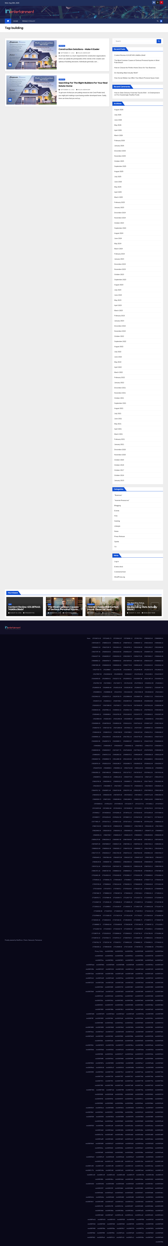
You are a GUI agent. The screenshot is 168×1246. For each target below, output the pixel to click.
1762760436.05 (138, 705)
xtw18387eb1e (149, 1210)
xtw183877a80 (129, 1085)
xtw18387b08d (159, 1139)
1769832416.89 (138, 866)
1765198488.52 (148, 759)
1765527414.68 (128, 768)
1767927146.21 (127, 821)
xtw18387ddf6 (130, 1197)
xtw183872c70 (149, 991)
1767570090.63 (159, 812)
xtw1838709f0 (139, 960)
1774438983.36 (149, 947)
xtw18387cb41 (119, 1170)
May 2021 (117, 424)
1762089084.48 (108, 692)
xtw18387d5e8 (159, 1183)
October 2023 (119, 274)
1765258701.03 (96, 763)
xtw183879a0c (159, 1116)
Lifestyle (62, 45)
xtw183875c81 (120, 1049)
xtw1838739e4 (129, 1009)
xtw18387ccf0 (101, 1175)
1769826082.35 (127, 866)
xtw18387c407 (100, 1166)
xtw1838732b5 (149, 996)
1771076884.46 (106, 897)
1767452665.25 (117, 812)
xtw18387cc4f (159, 1170)
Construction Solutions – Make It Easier (79, 49)
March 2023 (118, 310)
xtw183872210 (90, 982)
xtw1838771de (139, 1072)
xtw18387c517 (119, 1166)
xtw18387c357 (149, 1161)
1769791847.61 (117, 866)
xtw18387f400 (91, 1228)
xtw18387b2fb (159, 1143)
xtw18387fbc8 (101, 1237)
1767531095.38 (148, 812)
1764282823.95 (96, 741)
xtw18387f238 (159, 1219)
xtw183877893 (99, 1085)
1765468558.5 (107, 768)
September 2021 (120, 403)
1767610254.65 (106, 817)
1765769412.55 (148, 772)
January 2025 (119, 207)
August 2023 (118, 285)
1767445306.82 (106, 812)
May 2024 (117, 243)
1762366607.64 (138, 696)
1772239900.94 (138, 929)
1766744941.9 (138, 795)
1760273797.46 (96, 652)
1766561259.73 (138, 790)
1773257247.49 (107, 942)
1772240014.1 (149, 929)
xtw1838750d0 (139, 1036)
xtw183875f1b (149, 1049)
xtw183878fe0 (89, 1112)
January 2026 (119, 146)
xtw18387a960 (149, 1134)
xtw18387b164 (119, 1143)
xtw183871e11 (90, 978)
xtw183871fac (119, 978)
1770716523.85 (159, 884)
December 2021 (120, 388)
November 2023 (120, 269)
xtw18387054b (119, 956)
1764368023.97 (127, 741)
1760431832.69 (159, 652)
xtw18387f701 (130, 1228)
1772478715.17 (117, 938)
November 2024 (120, 218)
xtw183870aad (90, 964)
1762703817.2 (117, 705)
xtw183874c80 (120, 1032)
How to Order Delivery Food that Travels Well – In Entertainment (137, 93)
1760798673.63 (138, 660)
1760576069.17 (148, 656)
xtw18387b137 (109, 1143)
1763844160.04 (96, 732)
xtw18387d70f (109, 1188)
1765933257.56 (138, 777)
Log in (116, 561)
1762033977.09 (159, 687)
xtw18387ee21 (92, 1219)
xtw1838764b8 (119, 1058)
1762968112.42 (138, 710)
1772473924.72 (106, 938)
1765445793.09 (97, 768)
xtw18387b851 (119, 1152)
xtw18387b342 (109, 1148)
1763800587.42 (148, 728)
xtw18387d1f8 (129, 1179)
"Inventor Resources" (121, 500)
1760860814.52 (159, 660)
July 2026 (117, 115)
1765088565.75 (106, 759)
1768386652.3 (159, 830)
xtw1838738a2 (149, 1005)
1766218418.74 (97, 786)
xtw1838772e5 (99, 1076)
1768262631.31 (117, 830)
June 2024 (118, 238)
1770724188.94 (97, 888)
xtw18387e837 (129, 1206)
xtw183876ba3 (90, 1067)
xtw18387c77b (90, 1170)
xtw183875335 (119, 1040)
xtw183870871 (119, 960)
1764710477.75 (117, 750)
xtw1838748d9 (110, 1027)
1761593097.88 (138, 678)
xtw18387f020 (121, 1219)
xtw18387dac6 (109, 1192)
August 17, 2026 (134, 613)
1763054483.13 (96, 714)
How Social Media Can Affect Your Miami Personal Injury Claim (136, 78)
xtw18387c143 (109, 1161)
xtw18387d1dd (119, 1179)
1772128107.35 (97, 929)
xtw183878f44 (159, 1107)
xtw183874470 (159, 1018)
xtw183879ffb (99, 1125)
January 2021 (119, 444)
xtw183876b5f (159, 1063)
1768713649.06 (138, 839)
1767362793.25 (148, 808)
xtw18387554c (90, 1045)
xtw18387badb (159, 1152)
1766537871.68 (127, 790)
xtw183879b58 (139, 1121)
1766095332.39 (117, 781)
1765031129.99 (159, 754)
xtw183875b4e (90, 1049)
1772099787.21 (149, 924)
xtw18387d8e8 (119, 1188)
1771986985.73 (96, 924)
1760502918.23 (117, 656)
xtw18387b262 (149, 1143)
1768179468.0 (159, 826)
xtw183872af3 (109, 991)
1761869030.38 (96, 687)
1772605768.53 (127, 938)
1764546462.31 (128, 745)
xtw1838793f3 (100, 1116)
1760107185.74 (106, 647)
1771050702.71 (96, 897)
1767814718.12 (106, 821)
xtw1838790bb (119, 1112)
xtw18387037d (149, 951)
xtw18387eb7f (159, 1210)
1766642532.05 (96, 795)
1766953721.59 (138, 799)
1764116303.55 (106, 736)
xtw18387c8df (109, 1170)
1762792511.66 (148, 705)
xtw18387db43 (129, 1192)
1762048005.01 (97, 692)
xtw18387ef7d (111, 1219)
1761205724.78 (148, 669)
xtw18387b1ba (139, 1143)
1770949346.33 (128, 893)
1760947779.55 (127, 665)
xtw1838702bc (129, 951)
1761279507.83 (97, 674)
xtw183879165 (149, 1112)
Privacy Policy (28, 21)
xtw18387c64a (139, 1166)
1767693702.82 (138, 817)
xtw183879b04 (119, 1121)
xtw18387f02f (130, 1219)
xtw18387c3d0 (159, 1161)
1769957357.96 (106, 871)
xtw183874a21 (159, 1027)
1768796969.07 (106, 844)
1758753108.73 (96, 643)
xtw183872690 (109, 987)
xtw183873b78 (100, 1014)
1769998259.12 (127, 871)
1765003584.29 (148, 754)
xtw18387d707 (99, 1188)
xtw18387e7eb (119, 1206)
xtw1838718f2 (99, 973)
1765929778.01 (128, 777)
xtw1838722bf (109, 982)
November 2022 (120, 331)
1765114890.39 (117, 759)
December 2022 (120, 326)
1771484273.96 (138, 906)
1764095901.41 (96, 736)
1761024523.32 (148, 665)
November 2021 (120, 393)
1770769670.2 (117, 888)
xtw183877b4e (159, 1085)
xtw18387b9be (139, 1152)
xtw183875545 (159, 1040)
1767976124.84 (148, 821)
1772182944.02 (128, 929)
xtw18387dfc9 (89, 1201)
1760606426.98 (159, 656)
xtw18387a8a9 (129, 1134)
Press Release (119, 536)
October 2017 (119, 470)
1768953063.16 (159, 844)
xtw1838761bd (129, 1054)
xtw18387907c (109, 1112)
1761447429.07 (159, 674)
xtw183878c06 (159, 1103)
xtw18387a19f (109, 1125)
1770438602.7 (128, 880)
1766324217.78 (128, 786)
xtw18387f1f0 (149, 1219)
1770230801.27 (127, 875)
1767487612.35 (127, 812)
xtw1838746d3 (139, 1023)
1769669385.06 (148, 862)
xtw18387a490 (159, 1125)
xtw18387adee (149, 1139)
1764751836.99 (127, 750)
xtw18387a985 (159, 1134)
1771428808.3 (107, 906)
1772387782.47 (138, 933)
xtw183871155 (120, 969)
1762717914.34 (127, 705)
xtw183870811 (109, 960)
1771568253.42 (118, 911)
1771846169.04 (106, 920)
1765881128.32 (117, 777)
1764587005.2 (139, 745)
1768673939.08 (127, 839)
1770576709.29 (96, 884)
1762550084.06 (138, 701)
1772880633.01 (148, 938)
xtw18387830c (119, 1094)
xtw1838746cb (129, 1023)
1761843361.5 (159, 683)
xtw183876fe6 (99, 1072)
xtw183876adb (149, 1063)
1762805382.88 (159, 705)
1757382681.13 (128, 638)
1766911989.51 (127, 799)
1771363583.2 (149, 902)
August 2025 (118, 171)
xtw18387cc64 (91, 1175)
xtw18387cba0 (129, 1170)
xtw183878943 (109, 1103)
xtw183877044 (109, 1072)
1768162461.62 (149, 826)
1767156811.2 (149, 804)
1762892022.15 (117, 710)
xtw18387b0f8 (99, 1143)
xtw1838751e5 (159, 1036)
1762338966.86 (127, 696)
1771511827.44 (159, 906)
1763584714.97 (148, 723)
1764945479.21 (127, 754)
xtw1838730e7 (129, 996)
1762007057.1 (149, 687)
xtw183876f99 (90, 1072)
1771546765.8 (108, 911)
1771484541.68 (148, 906)
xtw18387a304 (119, 1125)
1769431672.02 (128, 857)
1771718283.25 (107, 915)
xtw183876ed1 (140, 1067)
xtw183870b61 (100, 964)
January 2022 (119, 382)
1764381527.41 (138, 741)
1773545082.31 (148, 942)
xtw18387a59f (129, 1130)
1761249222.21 (159, 669)
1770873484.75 (96, 893)
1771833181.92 (96, 920)
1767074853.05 (118, 804)
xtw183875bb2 (100, 1049)
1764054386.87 (159, 732)
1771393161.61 (96, 906)
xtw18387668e (149, 1058)
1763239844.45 (97, 719)
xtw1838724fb (149, 982)
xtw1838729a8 (90, 991)
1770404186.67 (117, 880)
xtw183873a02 (139, 1009)
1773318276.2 (117, 942)
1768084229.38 (117, 826)
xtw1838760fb (99, 1054)
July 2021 (117, 413)
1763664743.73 (96, 728)
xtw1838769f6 (129, 1063)
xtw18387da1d (149, 1188)
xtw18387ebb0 (99, 1215)
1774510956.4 (159, 947)
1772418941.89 (159, 933)
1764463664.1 (98, 745)
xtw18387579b (110, 1045)
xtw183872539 (159, 982)
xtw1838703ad (159, 951)
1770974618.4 (138, 893)
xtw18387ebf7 (109, 1215)
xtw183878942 (99, 1103)
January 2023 (119, 321)
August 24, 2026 (16, 613)
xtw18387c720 (159, 1166)
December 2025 (120, 151)
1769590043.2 (117, 862)
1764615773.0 (149, 745)
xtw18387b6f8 (99, 1152)
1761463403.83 (96, 678)
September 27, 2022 (67, 53)
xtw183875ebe (140, 1049)
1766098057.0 (128, 781)
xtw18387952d (110, 1116)
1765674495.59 (106, 772)
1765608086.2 (159, 768)
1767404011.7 (96, 812)
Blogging (117, 505)
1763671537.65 (107, 728)
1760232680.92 (159, 647)
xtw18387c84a (100, 1170)
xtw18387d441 (100, 1183)
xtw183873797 (109, 1005)
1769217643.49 (117, 853)
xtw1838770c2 (119, 1072)
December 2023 (120, 264)
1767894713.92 (117, 821)
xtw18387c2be (139, 1161)
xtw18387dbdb (149, 1192)
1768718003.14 (148, 839)
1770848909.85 (159, 888)
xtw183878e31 (120, 1107)
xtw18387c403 (90, 1166)
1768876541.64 (138, 844)
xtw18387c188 (119, 1161)
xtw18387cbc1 (149, 1170)
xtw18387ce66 (121, 1175)
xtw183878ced (100, 1107)
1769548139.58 (96, 862)
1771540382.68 (98, 911)
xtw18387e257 (109, 1201)
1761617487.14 (148, 678)
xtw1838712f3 (149, 969)
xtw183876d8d (130, 1067)
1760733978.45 (127, 660)
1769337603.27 (159, 853)
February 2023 (119, 316)
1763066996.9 (107, 714)
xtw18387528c (99, 1040)
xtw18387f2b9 (111, 1224)
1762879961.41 (106, 710)
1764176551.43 (127, 736)
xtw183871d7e (159, 973)
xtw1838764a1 (109, 1058)
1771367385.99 (159, 902)
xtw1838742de (129, 1018)
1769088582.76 (138, 848)
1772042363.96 (128, 924)
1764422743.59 (148, 741)
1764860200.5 (96, 754)
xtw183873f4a (140, 1014)
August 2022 (118, 346)
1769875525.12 (148, 866)
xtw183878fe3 (99, 1112)
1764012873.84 (138, 732)
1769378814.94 (107, 857)
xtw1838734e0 (139, 1000)
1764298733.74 (106, 741)
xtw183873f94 (149, 1014)
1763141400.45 (127, 714)
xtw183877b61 (90, 1090)
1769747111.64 (96, 866)
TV (115, 547)
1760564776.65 (138, 656)
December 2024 (120, 212)
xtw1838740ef (109, 1018)
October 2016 (119, 475)
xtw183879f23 (90, 1125)
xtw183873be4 (110, 1014)
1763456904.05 (96, 723)
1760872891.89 (96, 665)
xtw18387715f (129, 1072)
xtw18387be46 (110, 1157)
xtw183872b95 (129, 991)
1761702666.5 (107, 683)
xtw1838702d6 (139, 951)
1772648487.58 (138, 938)
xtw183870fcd (149, 964)
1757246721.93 (96, 638)
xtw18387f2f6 (130, 1224)
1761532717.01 (117, 678)
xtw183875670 (100, 1045)
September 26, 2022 (67, 89)
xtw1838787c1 (139, 1099)
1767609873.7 (96, 817)
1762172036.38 (138, 692)
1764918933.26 (117, 754)
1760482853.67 (106, 656)
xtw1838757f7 (119, 1045)
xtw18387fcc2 (130, 1237)
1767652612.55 (117, 817)
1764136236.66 (117, 736)
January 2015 (119, 480)
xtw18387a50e (119, 1130)
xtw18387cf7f (130, 1175)
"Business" (118, 495)
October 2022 (119, 336)
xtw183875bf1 (110, 1049)
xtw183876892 (110, 1063)
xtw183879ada (99, 1121)
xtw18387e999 (159, 1206)
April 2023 (118, 305)
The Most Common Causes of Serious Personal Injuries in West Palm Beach (63, 609)
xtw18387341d (109, 1000)
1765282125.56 (106, 763)
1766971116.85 (148, 799)
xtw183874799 (149, 1023)
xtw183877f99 (120, 1090)
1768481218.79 (128, 835)
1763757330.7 (138, 728)
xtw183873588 (149, 1000)
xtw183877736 (139, 1081)
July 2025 (117, 176)
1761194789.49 (138, 669)
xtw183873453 (119, 1000)
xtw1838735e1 (159, 1000)
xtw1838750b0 (119, 1036)
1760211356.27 (148, 647)
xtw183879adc (109, 1121)
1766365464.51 (138, 786)
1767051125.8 (108, 804)
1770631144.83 (117, 884)
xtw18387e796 (109, 1206)
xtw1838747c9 (159, 1023)
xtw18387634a (149, 1054)
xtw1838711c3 (129, 969)
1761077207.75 (97, 669)
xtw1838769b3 (120, 1063)
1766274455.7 (118, 786)
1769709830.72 (159, 862)
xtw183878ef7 (149, 1107)
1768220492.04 (96, 830)
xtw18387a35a (129, 1125)
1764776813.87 (138, 750)
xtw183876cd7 (110, 1067)
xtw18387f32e (140, 1224)
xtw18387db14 (119, 1192)
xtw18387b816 (109, 1152)
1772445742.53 (96, 938)
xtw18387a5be (139, 1130)
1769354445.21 (96, 857)
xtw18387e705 (159, 1201)
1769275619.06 (138, 853)
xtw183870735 (149, 956)
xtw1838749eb (139, 1027)
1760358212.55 (138, 652)
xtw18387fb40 (159, 1233)
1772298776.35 (96, 933)
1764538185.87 (118, 745)
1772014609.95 (117, 924)
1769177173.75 (96, 853)
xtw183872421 (129, 982)
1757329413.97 (117, 638)
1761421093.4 (149, 674)
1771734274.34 (117, 915)
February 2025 (119, 202)
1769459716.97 (138, 857)
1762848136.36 (96, 710)
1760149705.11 (127, 647)
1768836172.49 (117, 844)
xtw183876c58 (100, 1067)
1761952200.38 (128, 687)
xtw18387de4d (140, 1197)
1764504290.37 (107, 745)
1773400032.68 (127, 942)
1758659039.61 (159, 638)
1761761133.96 (128, 683)
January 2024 (119, 259)
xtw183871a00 (119, 973)
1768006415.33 (159, 821)
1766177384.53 (148, 781)
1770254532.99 (138, 875)
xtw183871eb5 (110, 978)
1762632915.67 (96, 705)
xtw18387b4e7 (139, 1148)
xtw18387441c (149, 1018)
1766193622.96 (159, 781)
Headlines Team (149, 613)
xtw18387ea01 (139, 1210)
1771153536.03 (148, 897)
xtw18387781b (159, 1081)
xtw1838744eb (109, 1023)
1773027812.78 (96, 942)
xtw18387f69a (101, 1228)
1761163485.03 (127, 669)
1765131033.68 (127, 759)
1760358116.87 (127, 652)
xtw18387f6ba (111, 1228)
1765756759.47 (138, 772)
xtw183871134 (110, 969)
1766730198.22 (128, 795)
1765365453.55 (138, 763)
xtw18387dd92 (120, 1197)
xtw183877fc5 (129, 1090)
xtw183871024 (159, 964)
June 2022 (118, 357)
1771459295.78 (127, 906)
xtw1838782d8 (109, 1094)
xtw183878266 (99, 1094)
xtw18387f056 (140, 1219)
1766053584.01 (107, 781)
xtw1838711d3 (139, 969)
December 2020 (120, 449)
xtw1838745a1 (119, 1023)
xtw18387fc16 (120, 1237)
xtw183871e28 (100, 978)
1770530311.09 (159, 880)
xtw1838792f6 (90, 1116)
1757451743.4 (138, 638)
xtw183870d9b (120, 964)
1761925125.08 (117, 687)
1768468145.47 (117, 835)
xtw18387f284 (101, 1224)
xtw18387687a (100, 1063)
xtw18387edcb (159, 1215)
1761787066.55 (138, 683)
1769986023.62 (117, 871)
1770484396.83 (138, 880)
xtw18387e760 (99, 1206)
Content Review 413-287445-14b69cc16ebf (129, 55)
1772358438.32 (127, 933)
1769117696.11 (148, 848)
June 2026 (118, 120)
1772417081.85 (148, 933)
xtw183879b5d (149, 1121)
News (116, 531)
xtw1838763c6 (159, 1054)
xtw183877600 (119, 1081)
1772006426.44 (107, 924)
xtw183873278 (139, 996)
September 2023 (120, 279)
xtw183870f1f (139, 964)
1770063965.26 (148, 871)
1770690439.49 (148, 884)
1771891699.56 (127, 920)
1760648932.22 (96, 660)
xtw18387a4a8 (99, 1130)
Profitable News (70, 613)
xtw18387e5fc (149, 1201)
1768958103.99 (96, 848)
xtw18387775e (149, 1081)
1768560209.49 (159, 835)
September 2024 (120, 228)
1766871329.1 (107, 799)
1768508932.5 (138, 835)
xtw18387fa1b (120, 1233)
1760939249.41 (117, 665)
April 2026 (118, 130)
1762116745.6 (118, 692)
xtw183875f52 (159, 1049)
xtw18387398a (109, 1009)
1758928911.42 (117, 643)
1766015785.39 (96, 781)
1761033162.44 (159, 665)
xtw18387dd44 (110, 1197)
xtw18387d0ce (109, 1179)
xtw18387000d (109, 951)
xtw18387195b (109, 973)
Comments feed (120, 572)
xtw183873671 (99, 1005)
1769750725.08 (106, 866)
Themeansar (38, 940)
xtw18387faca (140, 1233)
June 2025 (118, 182)
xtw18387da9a (99, 1192)
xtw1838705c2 (129, 956)
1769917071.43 (96, 871)
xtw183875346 (129, 1040)
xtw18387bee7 (130, 1157)
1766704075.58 (117, 795)
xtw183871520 (159, 969)
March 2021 (118, 434)
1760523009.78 (127, 656)
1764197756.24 (138, 736)
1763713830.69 (117, 728)
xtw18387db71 (139, 1192)
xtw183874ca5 (130, 1032)
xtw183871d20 (149, 973)
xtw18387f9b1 (111, 1233)
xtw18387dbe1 (159, 1192)
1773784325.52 (159, 942)
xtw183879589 (120, 1116)
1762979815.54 (148, 710)
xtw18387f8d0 (159, 1228)
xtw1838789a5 (129, 1103)
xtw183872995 (159, 987)
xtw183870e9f (130, 964)
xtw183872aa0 (100, 991)
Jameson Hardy (109, 613)
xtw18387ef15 (101, 1219)
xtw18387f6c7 (121, 1228)
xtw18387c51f (129, 1166)
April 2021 (118, 429)
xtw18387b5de (149, 1148)
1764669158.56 (96, 750)
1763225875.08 (159, 714)
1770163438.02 (117, 875)
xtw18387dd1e (100, 1197)
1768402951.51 (97, 835)
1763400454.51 (149, 719)
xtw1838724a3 (139, 982)
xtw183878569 (139, 1094)
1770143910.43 (106, 875)
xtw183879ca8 (159, 1121)
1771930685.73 (138, 920)
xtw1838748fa (129, 1027)
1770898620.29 (107, 893)
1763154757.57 (138, 714)
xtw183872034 (129, 978)
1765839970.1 (97, 777)
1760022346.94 (148, 643)
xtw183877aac (139, 1085)
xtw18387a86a (119, 1134)
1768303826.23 (128, 830)
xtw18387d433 (90, 1183)
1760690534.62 (117, 660)
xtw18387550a (149, 1040)
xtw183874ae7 (100, 1032)
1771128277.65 (127, 897)
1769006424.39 (106, 848)
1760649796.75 (106, 660)
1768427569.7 (107, 835)
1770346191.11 (96, 880)
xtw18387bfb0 (140, 1157)
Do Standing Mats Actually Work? (126, 73)
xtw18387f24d (91, 1224)
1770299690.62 (148, 875)
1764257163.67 (159, 736)
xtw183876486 (99, 1058)
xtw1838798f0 (149, 1116)
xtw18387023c (119, 951)
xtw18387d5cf (149, 1183)
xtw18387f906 (101, 1233)
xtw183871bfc (139, 973)
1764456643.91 (159, 741)
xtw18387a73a (99, 1134)
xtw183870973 (129, 960)
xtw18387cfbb (150, 1175)
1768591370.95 (96, 839)
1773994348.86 (107, 947)
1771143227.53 (138, 897)
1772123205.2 (159, 924)
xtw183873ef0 (130, 1014)
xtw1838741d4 (119, 1018)
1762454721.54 (97, 701)
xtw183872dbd (159, 991)
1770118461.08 (96, 875)
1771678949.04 (96, 915)
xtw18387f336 (149, 1224)
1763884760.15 (107, 732)
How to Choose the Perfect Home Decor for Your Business (135, 68)
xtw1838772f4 (109, 1076)
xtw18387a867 (109, 1134)
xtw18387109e (90, 969)
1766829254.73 (97, 799)
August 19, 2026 (95, 613)
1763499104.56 (117, 723)
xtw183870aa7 (159, 960)
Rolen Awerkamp (84, 53)
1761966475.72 (138, 687)
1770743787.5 (107, 888)
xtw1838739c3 (119, 1009)
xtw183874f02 (99, 1036)
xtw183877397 (119, 1076)
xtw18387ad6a (139, 1139)
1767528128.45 (138, 812)
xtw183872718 (119, 987)
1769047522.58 (127, 848)
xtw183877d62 (100, 1090)
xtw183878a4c (139, 1103)
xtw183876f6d (159, 1067)
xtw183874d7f (149, 1032)
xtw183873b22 (159, 1009)
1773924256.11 (96, 947)
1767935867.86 (138, 821)
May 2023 (117, 300)
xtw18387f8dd (91, 1233)
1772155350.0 (107, 929)
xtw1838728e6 (139, 987)
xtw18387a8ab (139, 1134)
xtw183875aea (159, 1045)
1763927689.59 (117, 732)
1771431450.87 (117, 906)
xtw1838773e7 (129, 1076)
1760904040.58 (106, 665)
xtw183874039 (99, 1018)
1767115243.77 (129, 804)
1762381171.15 (148, 696)
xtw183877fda (139, 1090)
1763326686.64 (128, 719)
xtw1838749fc (149, 1027)
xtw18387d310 (149, 1179)
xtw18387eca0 (139, 1215)
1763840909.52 (159, 728)
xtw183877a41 (119, 1085)
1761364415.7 (128, 674)
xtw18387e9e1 (129, 1210)
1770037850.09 (138, 871)
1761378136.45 (138, 674)
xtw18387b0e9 (90, 1143)
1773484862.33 (138, 942)
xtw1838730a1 (119, 996)
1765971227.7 (149, 777)
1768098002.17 (128, 826)
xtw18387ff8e (159, 1242)
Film (115, 516)
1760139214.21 (117, 647)
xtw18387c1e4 (129, 1161)
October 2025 (119, 161)
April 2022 (118, 367)
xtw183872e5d (109, 996)
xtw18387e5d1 (139, 1201)
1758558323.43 (148, 638)
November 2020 (120, 455)
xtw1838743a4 (139, 1018)
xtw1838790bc (129, 1112)
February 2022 (119, 377)
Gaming (117, 521)
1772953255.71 (159, 938)
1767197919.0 (159, 804)
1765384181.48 (148, 763)
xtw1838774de (149, 1076)
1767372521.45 (159, 808)
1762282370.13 (106, 696)
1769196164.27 (106, 853)
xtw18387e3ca (129, 1201)
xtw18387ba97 (149, 1152)
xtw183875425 (139, 1040)
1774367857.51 (138, 947)
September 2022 (120, 341)
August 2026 (118, 109)
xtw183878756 (99, 1099)
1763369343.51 (138, 719)
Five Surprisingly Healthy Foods (128, 95)
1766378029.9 (149, 786)
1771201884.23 (159, 897)
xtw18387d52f (130, 1183)
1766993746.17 (159, 799)
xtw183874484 (99, 1023)
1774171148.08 (128, 947)
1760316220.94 (117, 652)
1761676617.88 (97, 683)
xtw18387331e (99, 1000)
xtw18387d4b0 (110, 1183)
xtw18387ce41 (111, 1175)
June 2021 (118, 419)
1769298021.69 (148, 853)
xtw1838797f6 (129, 1116)
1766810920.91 (159, 795)
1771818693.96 (159, 915)
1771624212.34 (149, 911)
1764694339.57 (106, 750)
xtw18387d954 (129, 1188)
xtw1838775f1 (109, 1081)
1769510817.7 (159, 857)
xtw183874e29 (90, 1036)
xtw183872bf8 (139, 991)
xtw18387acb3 (129, 1139)
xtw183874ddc (159, 1032)
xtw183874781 (30, 613)
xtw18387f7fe (140, 1228)
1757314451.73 (107, 638)
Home (15, 21)
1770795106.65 (127, 888)
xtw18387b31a (99, 1148)
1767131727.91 (139, 804)
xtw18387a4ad (109, 1130)
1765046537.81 (96, 759)
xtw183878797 (119, 1099)
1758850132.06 (106, 643)
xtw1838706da (139, 956)
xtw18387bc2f (100, 1157)
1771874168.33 (117, 920)
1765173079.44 (138, 759)
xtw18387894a (119, 1103)
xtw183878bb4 (149, 1103)
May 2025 (117, 187)
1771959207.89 (159, 920)
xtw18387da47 (159, 1188)
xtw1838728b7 (129, 987)
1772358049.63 (117, 933)
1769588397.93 (107, 862)
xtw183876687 (139, 1058)
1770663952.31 (127, 884)
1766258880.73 (107, 786)
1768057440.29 (107, 826)
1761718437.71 (117, 683)
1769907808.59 (159, 866)
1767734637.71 (148, 817)
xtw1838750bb (129, 1036)
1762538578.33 (127, 701)
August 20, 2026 (55, 613)
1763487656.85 (106, 723)
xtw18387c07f (159, 1157)
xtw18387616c (109, 1054)
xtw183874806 (90, 1027)
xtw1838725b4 (99, 987)
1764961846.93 (138, 754)
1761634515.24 (159, 678)
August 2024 (118, 233)
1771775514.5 (138, 915)
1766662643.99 (107, 795)
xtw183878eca (140, 1107)
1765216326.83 (159, 759)
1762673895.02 (107, 705)
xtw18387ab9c (109, 1139)
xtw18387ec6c (129, 1215)
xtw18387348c (129, 1000)
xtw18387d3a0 (159, 1179)
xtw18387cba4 (139, 1170)
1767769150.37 (159, 817)
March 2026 (118, 135)
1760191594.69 (138, 647)
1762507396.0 (117, 701)
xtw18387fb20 (149, 1233)
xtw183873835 (129, 1005)
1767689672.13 (127, 817)
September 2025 (120, 166)
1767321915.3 (138, 808)
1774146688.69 (117, 947)
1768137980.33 (138, 826)
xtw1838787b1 (129, 1099)
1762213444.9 (159, 692)
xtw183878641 (149, 1094)
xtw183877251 (149, 1072)
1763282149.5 (107, 719)
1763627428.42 (159, 723)
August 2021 (118, 408)
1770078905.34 (159, 871)
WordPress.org (119, 577)
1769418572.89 (117, 857)
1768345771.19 (149, 830)
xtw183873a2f (149, 1009)
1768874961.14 (127, 844)
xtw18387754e (159, 1076)
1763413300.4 (159, 719)
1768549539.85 (148, 835)
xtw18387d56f (139, 1183)
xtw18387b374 (129, 1148)
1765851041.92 (107, 777)
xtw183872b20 (119, 991)
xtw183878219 (149, 1090)
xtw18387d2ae (139, 1179)
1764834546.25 (159, 750)
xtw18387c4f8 (109, 1166)
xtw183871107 (100, 969)
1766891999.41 (117, 799)
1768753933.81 (159, 839)
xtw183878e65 (130, 1107)
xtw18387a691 (149, 1130)
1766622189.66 (159, 790)
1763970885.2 (128, 732)
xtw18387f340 (159, 1224)
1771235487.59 (96, 902)
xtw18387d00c (99, 1179)
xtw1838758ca (129, 1045)
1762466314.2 (107, 701)
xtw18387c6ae (149, 1166)
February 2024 (119, 254)
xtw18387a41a (149, 1125)
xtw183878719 (159, 1094)
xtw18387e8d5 (139, 1206)
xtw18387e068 (99, 1201)
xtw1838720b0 (139, 978)
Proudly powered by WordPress (14, 940)
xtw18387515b (149, 1036)
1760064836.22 (159, 643)
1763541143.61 (127, 723)
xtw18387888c (149, 1099)
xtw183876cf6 (120, 1067)
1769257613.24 (127, 853)
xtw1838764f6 (129, 1058)
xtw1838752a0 (109, 1040)
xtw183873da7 (120, 1014)
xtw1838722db (119, 982)
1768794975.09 (96, 844)
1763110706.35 (117, 714)
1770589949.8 (107, 884)
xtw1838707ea (99, 960)
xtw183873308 (159, 996)
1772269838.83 (159, 929)
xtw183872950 (149, 987)
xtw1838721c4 (159, 978)
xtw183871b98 (129, 973)
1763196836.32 (148, 714)
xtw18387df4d (159, 1197)
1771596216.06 (128, 911)
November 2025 (120, 156)
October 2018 (119, 465)
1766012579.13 (159, 777)
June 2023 (118, 295)
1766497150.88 (117, 790)
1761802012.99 (149, 683)
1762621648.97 (159, 701)
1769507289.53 (149, 857)
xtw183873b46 (90, 1014)
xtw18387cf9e (140, 1175)
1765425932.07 (159, 763)
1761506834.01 (106, 678)
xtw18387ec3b (119, 1215)
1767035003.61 (98, 804)
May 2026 (117, 125)
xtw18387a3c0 (139, 1125)
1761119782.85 (117, 669)
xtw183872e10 (99, 996)
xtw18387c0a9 (99, 1161)
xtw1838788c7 (159, 1099)
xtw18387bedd (120, 1157)
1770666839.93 (138, 884)
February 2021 (119, 439)
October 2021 (119, 398)
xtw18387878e (109, 1099)
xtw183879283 (159, 1112)
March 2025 (118, 197)
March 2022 (118, 372)
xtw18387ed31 (149, 1215)
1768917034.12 (148, 844)
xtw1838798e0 (139, 1116)
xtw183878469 (129, 1094)
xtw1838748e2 (120, 1027)
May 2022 (117, 362)
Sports (116, 541)
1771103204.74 (117, 897)
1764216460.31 (148, 736)
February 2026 (119, 140)
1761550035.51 (127, 678)
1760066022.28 (96, 647)
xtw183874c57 (110, 1032)
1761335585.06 (118, 674)
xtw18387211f (149, 978)
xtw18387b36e (119, 1148)
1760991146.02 (138, 665)
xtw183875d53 (130, 1049)
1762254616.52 (96, 696)
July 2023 (117, 290)
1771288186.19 (117, 902)
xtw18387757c (99, 1081)
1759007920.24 (127, 643)
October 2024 (119, 223)
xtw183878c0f (90, 1107)
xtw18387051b (109, 956)
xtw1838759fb (139, 1045)
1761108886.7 (107, 669)
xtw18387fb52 (91, 1237)
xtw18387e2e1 (119, 1201)
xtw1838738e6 (159, 1005)
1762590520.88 (148, 701)
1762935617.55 (127, 710)
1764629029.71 (159, 745)
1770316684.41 (159, 875)
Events (116, 511)
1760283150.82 (106, 652)
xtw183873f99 (159, 1014)
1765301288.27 (117, 763)
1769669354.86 (138, 862)
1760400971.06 (148, 652)
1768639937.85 (117, 839)
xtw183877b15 (149, 1085)
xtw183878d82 (110, 1107)
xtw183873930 (99, 1009)
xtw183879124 (139, 1112)
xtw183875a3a (149, 1045)
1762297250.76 (117, 696)
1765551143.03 (138, 768)
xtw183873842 (139, 1005)
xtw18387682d (90, 1063)
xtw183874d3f (139, 1032)
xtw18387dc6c (90, 1197)
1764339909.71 (117, 741)
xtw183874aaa (90, 1032)
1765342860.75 (127, 763)
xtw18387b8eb (129, 1152)
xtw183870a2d (149, 960)
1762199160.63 (149, 692)
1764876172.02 (106, 754)
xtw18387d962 (139, 1188)
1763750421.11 (128, 728)
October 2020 (119, 460)
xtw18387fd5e (140, 1237)
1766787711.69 (148, 795)
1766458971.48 (106, 790)
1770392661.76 (107, 880)
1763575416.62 (138, 723)
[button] (157, 21)
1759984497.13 (138, 643)
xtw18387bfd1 (149, 1157)
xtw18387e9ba (109, 1210)
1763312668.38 (117, 719)
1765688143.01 (117, 772)
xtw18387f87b (149, 1228)
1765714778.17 (127, 772)
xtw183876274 (139, 1054)
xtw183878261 (159, 1090)
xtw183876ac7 (139, 1063)
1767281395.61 (117, 808)
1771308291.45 (128, 902)
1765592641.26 (149, 768)
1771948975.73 (148, 920)
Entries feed (118, 567)
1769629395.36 (127, 862)
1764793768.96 (148, 750)
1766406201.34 (159, 786)
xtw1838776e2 (129, 1081)
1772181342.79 (117, 929)
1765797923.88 (159, 772)
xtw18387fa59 (130, 1233)
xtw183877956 (109, 1085)
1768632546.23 (106, 839)
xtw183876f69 (149, 1067)
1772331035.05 (106, 933)
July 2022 (117, 352)
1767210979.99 (96, 808)
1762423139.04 (159, 696)
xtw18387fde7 (149, 1237)
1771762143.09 (128, 915)
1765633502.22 (96, 772)
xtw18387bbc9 (90, 1157)
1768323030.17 (138, 830)
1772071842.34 (138, 924)
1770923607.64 (117, 893)
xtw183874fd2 (109, 1036)
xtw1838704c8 (99, 956)
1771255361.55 (107, 902)
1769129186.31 (159, 848)
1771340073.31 (138, 902)
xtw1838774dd (139, 1076)
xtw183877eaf (110, 1090)
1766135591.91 (138, 781)
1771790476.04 (148, 915)
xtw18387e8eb (149, 1206)
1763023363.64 (159, 710)
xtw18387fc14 (111, 1237)
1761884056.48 (107, 687)
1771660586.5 (159, 911)
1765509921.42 (117, 768)
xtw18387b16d (129, 1143)
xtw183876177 (119, 1054)
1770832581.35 (148, 888)
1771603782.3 (139, 911)
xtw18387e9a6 (99, 1210)
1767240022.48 (107, 808)
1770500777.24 (148, 880)
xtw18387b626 (159, 1148)
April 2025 (118, 192)
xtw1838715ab (90, 973)
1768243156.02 (107, 830)
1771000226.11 (159, 893)
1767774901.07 (96, 821)
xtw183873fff (89, 1018)
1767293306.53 (128, 808)
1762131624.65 (128, 692)
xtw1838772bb (159, 1072)
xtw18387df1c (149, 1197)
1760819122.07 (148, 660)
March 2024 (118, 249)
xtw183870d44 (110, 964)
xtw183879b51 (129, 1121)
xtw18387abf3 (119, 1139)
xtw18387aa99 (99, 1139)
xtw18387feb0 (159, 1237)
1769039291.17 (117, 848)
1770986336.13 (148, 893)
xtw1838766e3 (159, 1058)
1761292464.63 (107, 674)
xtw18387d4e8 (120, 1183)
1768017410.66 (96, 826)
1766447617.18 (96, 790)
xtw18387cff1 (159, 1175)
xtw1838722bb (100, 982)
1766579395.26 (148, 790)
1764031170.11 (148, 732)
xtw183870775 (159, 956)
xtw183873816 (119, 1005)
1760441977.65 (96, 656)
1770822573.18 (138, 888)
